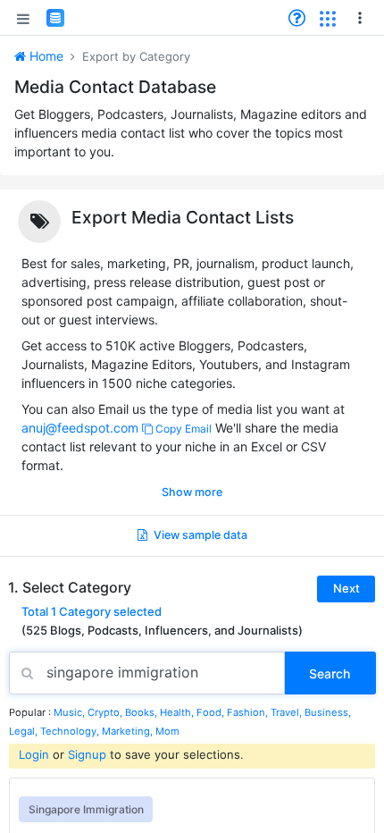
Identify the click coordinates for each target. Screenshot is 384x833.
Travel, (288, 712)
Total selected (91, 611)
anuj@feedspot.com (79, 427)
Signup (87, 754)
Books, (142, 712)
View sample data (199, 535)
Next (346, 588)
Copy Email (182, 428)
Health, (178, 712)
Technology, (71, 731)
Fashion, (249, 712)
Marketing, (128, 731)
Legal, (24, 731)
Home (44, 55)
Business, (328, 712)
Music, (71, 712)
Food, (211, 712)
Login (34, 754)
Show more (192, 492)
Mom (167, 731)
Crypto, (106, 712)
